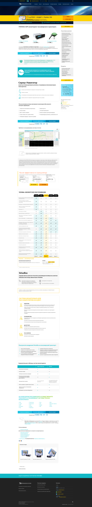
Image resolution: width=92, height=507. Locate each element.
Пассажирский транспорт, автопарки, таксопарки (66, 54)
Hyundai (31, 406)
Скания (20, 403)
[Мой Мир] (21, 440)
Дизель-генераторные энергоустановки (65, 39)
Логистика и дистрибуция (65, 49)
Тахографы (59, 4)
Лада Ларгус (31, 407)
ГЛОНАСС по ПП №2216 (26, 22)
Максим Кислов (70, 504)
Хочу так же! (44, 184)
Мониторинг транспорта (53, 4)
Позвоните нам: (38, 56)
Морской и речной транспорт (66, 50)
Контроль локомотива (24, 429)
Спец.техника (64, 57)
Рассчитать (34, 184)
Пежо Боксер (32, 402)
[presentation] (21, 139)
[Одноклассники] (20, 440)
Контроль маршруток (24, 433)
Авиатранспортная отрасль (66, 33)
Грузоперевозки (64, 37)
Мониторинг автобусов (24, 432)
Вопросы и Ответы (21, 488)
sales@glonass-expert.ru (31, 422)
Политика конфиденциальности (23, 504)
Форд (51, 405)
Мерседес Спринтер (53, 403)
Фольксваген (32, 403)
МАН (50, 402)
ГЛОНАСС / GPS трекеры (23, 41)
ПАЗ (40, 403)
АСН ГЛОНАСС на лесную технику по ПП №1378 (55, 22)
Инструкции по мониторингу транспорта (25, 486)
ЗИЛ (40, 406)
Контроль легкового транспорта (67, 43)
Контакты (72, 4)
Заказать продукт (52, 53)
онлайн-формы (27, 423)
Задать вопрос (67, 80)
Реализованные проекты (66, 4)
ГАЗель (51, 406)
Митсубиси (21, 406)
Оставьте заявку (68, 19)
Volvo (30, 405)
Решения (40, 4)
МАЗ (20, 402)
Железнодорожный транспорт (66, 42)
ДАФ (20, 405)
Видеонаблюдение (64, 71)
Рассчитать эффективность (38, 53)
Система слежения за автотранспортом (65, 73)
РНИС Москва (67, 26)
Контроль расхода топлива (66, 68)
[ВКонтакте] (19, 440)
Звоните (68, 16)
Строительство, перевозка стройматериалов (66, 59)
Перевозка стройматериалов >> (39, 438)
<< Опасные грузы (22, 438)
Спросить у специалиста (24, 53)
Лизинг (63, 47)
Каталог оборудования (46, 4)
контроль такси (46, 46)
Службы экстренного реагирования (65, 56)
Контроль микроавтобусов (25, 434)
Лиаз (20, 407)
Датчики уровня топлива (51, 41)
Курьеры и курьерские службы (66, 46)
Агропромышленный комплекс (66, 34)
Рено (40, 402)
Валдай (41, 405)
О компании (36, 4)
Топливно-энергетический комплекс (66, 61)
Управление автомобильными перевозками (66, 75)
